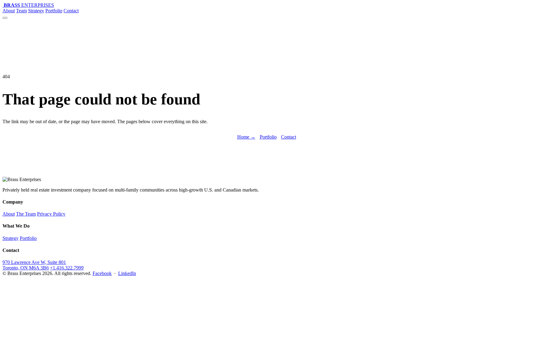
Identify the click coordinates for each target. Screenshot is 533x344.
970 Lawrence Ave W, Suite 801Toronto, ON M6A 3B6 (34, 265)
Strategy (36, 10)
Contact (71, 10)
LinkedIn (127, 273)
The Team (26, 214)
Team (21, 10)
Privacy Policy (51, 214)
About (8, 10)
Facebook (102, 273)
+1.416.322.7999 (67, 267)
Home (246, 137)
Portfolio (53, 10)
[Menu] (4, 18)
